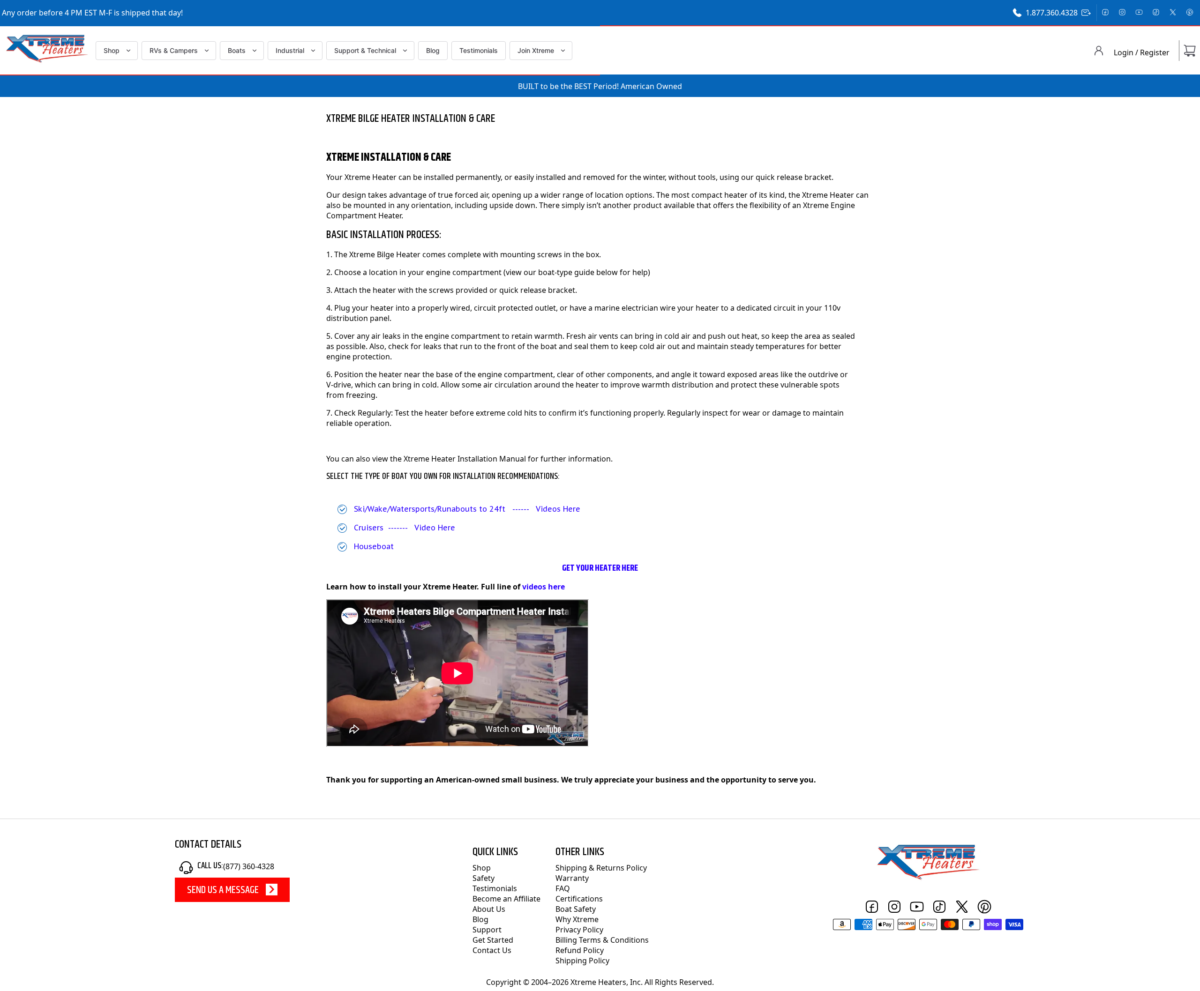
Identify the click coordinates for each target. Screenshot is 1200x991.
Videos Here (559, 509)
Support (487, 929)
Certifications (579, 899)
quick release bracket (794, 177)
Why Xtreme (577, 919)
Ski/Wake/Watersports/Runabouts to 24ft (429, 509)
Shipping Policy (582, 960)
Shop (481, 868)
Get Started (492, 940)
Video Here (434, 527)
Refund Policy (579, 950)
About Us (488, 909)
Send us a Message (223, 890)
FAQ (562, 888)
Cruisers (368, 527)
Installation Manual (492, 459)
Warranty (572, 878)
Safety (483, 878)
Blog (433, 50)
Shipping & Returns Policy (601, 868)
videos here (543, 586)
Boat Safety (575, 909)
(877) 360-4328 (248, 866)
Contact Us (491, 950)
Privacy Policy (579, 929)
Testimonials (478, 50)
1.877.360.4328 (1052, 12)
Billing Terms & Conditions (602, 940)
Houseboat (374, 546)
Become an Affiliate (506, 899)
